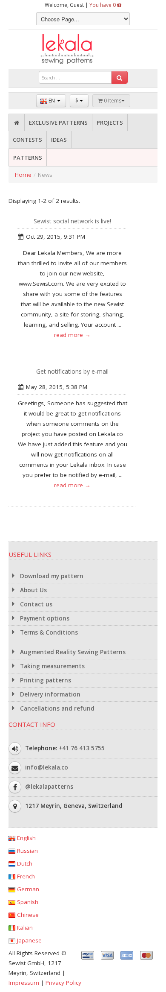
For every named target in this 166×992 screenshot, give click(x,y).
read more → (72, 335)
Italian (24, 927)
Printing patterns (44, 680)
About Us (32, 590)
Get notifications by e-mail (72, 371)
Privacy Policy (63, 982)
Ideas (59, 139)
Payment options (43, 618)
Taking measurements (51, 666)
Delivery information (49, 694)
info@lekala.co (46, 767)
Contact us (35, 604)
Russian (26, 850)
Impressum (24, 982)
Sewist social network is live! (72, 221)
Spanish (26, 902)
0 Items (112, 100)
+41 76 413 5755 (82, 748)
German (27, 889)
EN (51, 100)
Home (23, 175)
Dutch (23, 863)
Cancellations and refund (56, 708)
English (25, 838)
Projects (110, 122)
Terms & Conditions (48, 632)
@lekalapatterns (49, 786)
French (25, 876)
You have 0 (103, 5)
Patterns (27, 157)
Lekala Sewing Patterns (83, 49)
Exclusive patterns (58, 122)
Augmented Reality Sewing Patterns (72, 652)
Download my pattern (50, 576)
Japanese (28, 940)
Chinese (27, 915)
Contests (27, 139)
